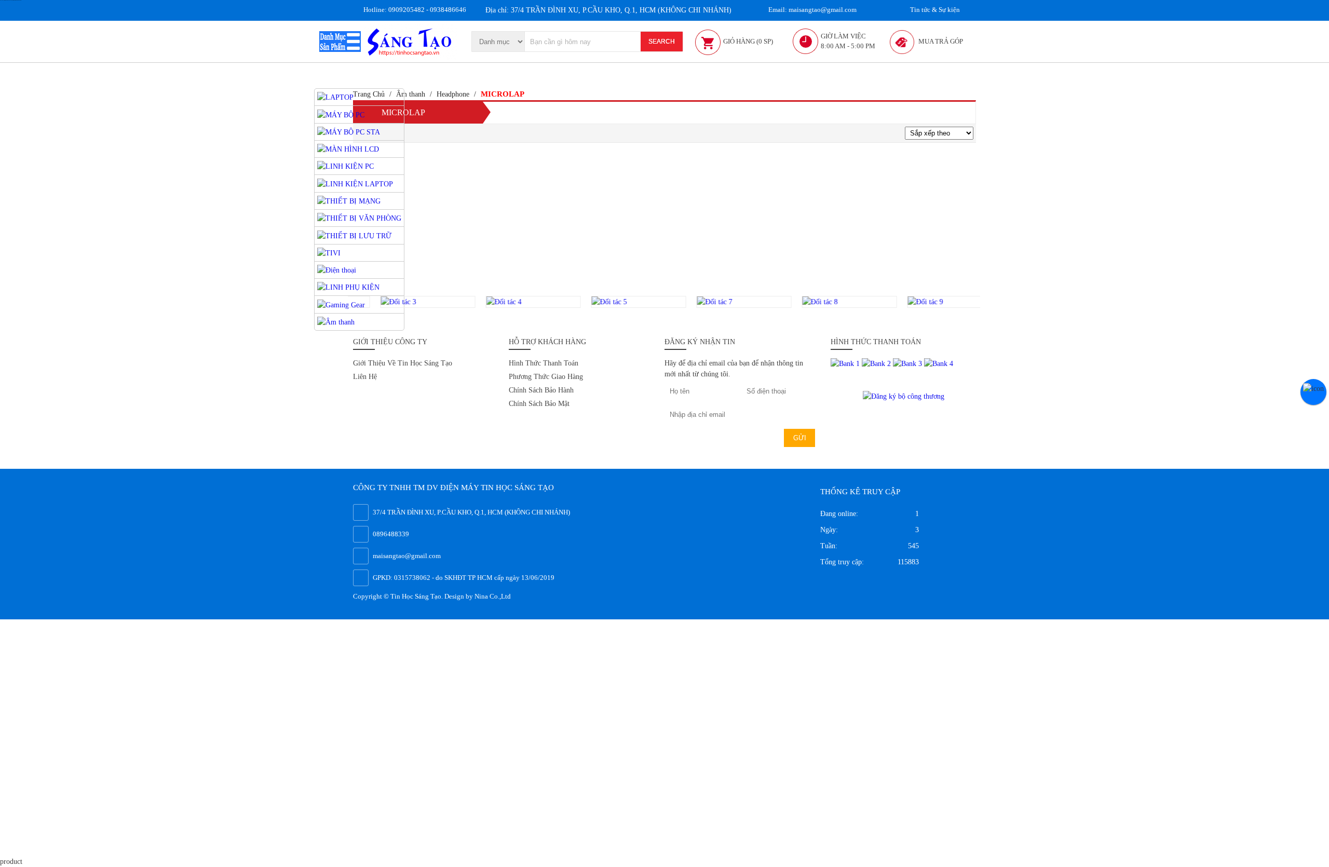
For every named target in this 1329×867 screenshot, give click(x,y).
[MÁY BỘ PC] (340, 114)
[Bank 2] (877, 363)
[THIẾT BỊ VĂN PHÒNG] (359, 218)
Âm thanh (410, 94)
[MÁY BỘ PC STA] (348, 132)
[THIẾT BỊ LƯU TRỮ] (354, 235)
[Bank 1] (846, 363)
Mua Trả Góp (940, 41)
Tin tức (934, 9)
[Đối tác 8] (822, 301)
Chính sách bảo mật (539, 404)
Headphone (453, 94)
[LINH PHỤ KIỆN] (348, 287)
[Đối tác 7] (717, 301)
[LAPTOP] (335, 97)
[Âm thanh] (336, 322)
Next (987, 302)
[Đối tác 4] (506, 301)
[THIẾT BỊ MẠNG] (349, 201)
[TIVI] (329, 252)
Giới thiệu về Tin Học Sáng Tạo (402, 363)
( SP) (748, 41)
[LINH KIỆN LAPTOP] (355, 183)
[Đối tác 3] (400, 301)
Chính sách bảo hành (541, 390)
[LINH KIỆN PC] (345, 166)
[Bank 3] (908, 363)
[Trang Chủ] (410, 41)
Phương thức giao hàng (546, 377)
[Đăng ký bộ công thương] (903, 395)
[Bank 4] (938, 363)
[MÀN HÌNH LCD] (348, 149)
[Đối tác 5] (611, 301)
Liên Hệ (365, 377)
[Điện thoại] (336, 270)
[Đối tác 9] (927, 301)
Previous (341, 302)
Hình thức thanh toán (543, 363)
